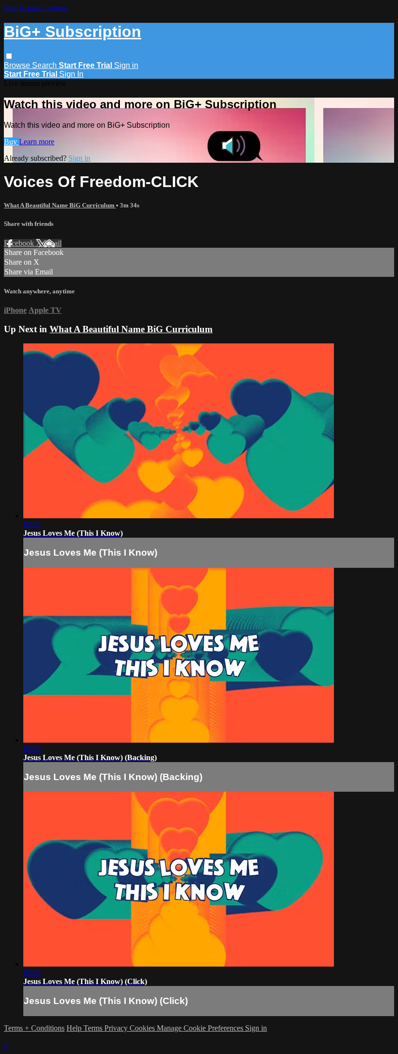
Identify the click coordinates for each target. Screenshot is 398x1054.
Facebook (20, 243)
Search (45, 65)
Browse (18, 65)
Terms (93, 1028)
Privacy (117, 1028)
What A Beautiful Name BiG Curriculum (60, 205)
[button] (9, 56)
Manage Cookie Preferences (201, 1028)
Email (53, 243)
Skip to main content (35, 8)
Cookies (143, 1028)
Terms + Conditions (34, 1028)
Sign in (126, 65)
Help (74, 1028)
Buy (11, 141)
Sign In (71, 74)
